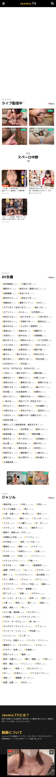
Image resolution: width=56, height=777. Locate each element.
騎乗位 (9, 546)
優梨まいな (28, 382)
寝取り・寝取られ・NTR (17, 532)
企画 (40, 551)
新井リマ (42, 429)
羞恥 (46, 584)
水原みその (10, 410)
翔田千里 (40, 349)
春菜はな (9, 330)
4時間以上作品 (12, 537)
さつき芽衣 (45, 340)
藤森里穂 (9, 349)
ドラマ (37, 546)
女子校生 (10, 541)
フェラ (9, 523)
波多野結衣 (10, 284)
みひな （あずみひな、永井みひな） (21, 368)
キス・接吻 (10, 579)
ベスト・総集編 (27, 588)
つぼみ (8, 373)
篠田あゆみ (28, 396)
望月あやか (10, 429)
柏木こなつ (10, 396)
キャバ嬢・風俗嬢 (13, 612)
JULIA (23, 312)
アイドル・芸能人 (13, 640)
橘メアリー (43, 387)
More (51, 104)
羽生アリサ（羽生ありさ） (33, 401)
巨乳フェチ (10, 654)
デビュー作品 (30, 584)
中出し (27, 504)
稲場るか (9, 377)
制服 (25, 565)
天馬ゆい (9, 335)
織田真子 (27, 452)
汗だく (41, 663)
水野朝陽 (40, 335)
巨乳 (42, 504)
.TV (28, 3)
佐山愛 (8, 443)
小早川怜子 (45, 316)
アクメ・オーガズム (14, 621)
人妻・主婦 (11, 513)
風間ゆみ (40, 330)
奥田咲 (24, 434)
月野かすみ (10, 387)
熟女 (42, 513)
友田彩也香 (10, 420)
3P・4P (41, 523)
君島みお (25, 330)
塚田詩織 (38, 434)
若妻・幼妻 (10, 682)
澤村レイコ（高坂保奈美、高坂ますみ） (23, 424)
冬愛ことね (41, 377)
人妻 (7, 602)
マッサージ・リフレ (14, 631)
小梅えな (42, 452)
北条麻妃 (42, 438)
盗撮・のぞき (12, 570)
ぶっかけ (26, 645)
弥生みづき (29, 298)
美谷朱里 (42, 359)
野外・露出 (10, 663)
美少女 (28, 513)
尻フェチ (9, 593)
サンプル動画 (12, 509)
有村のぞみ (41, 354)
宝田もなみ (10, 382)
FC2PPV (10, 518)
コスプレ (43, 570)
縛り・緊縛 (33, 659)
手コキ (8, 588)
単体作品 (10, 504)
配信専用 (40, 565)
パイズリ (32, 537)
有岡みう (44, 396)
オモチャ (38, 593)
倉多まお (9, 359)
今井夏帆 (42, 405)
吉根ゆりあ (28, 321)
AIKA (41, 302)
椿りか (8, 354)
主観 (24, 593)
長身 (20, 668)
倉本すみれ (10, 326)
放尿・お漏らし (12, 659)
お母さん (20, 673)
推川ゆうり (10, 340)
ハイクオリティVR (29, 616)
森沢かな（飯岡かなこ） (33, 288)
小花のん (9, 415)
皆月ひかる (10, 316)
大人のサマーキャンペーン (17, 626)
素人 (29, 509)
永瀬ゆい (40, 391)
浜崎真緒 (9, 293)
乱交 (46, 598)
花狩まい (40, 448)
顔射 (23, 546)
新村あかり (10, 298)
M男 (48, 659)
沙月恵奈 (38, 312)
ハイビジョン (24, 574)
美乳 (23, 527)
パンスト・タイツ (38, 640)
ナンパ (9, 551)
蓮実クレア (27, 302)
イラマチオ (10, 584)
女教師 (31, 649)
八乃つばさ (10, 345)
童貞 (26, 654)
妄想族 (9, 556)
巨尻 (23, 556)
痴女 (25, 518)
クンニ (27, 663)
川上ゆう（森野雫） (32, 326)
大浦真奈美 (10, 462)
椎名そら (9, 438)
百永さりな (28, 410)
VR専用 (9, 616)
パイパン (38, 556)
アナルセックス (40, 673)
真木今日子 (24, 373)
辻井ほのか (10, 363)
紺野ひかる (45, 382)
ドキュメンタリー (14, 560)
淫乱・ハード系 (30, 541)
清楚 (7, 677)
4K (25, 607)
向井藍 (8, 391)
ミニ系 (25, 635)
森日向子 (27, 345)
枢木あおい (10, 321)
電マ (32, 602)
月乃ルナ (9, 405)
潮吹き (37, 527)
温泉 (7, 668)
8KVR (27, 682)
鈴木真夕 (42, 457)
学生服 (35, 631)
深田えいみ (26, 359)
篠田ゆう (9, 288)
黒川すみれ (24, 354)
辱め (8, 574)
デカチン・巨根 (12, 649)
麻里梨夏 (9, 434)
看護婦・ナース (25, 677)
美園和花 (9, 302)
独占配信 (43, 574)
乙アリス (9, 312)
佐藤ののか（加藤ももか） (33, 415)
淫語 (44, 602)
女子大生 (10, 565)
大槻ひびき (29, 284)
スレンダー (41, 518)
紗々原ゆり (26, 457)
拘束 (34, 598)
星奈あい (44, 410)
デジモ (9, 527)
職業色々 (9, 645)
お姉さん (25, 551)
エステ (41, 645)
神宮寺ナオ (26, 405)
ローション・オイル (14, 598)
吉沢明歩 (27, 429)
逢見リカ (9, 457)
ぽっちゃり (35, 668)
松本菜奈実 (24, 391)
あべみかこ (26, 438)
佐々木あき (28, 316)
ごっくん (9, 635)
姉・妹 (35, 621)
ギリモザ (34, 612)
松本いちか (27, 293)
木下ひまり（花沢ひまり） (17, 307)
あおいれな (43, 345)
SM (7, 673)
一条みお (9, 401)
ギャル (27, 579)
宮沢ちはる (24, 443)
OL (28, 570)
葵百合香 (25, 448)
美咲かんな (28, 340)
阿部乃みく (10, 452)
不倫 (33, 560)
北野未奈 (25, 349)
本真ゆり (27, 387)
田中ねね (25, 335)
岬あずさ (40, 443)
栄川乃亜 (9, 448)
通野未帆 (40, 373)
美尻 (20, 602)
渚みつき (41, 307)
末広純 (26, 363)
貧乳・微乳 (10, 607)
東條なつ (25, 377)
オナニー (42, 579)
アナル (41, 626)
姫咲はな (44, 321)
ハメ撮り (25, 523)
